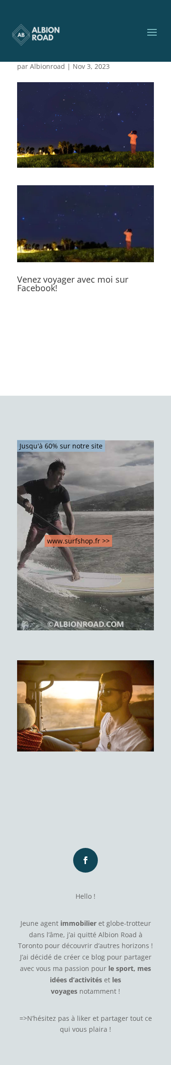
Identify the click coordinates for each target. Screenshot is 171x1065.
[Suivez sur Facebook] (85, 860)
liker (84, 1018)
